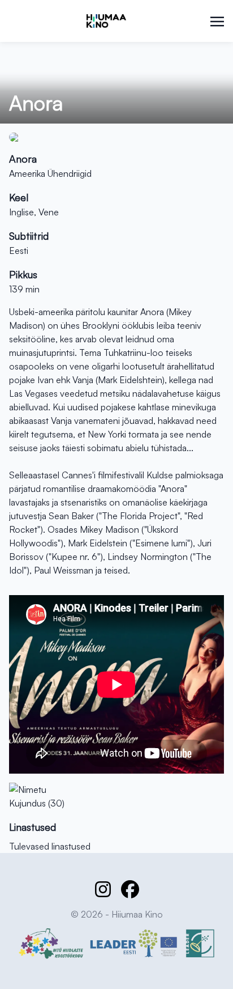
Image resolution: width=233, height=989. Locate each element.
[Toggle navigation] (217, 20)
